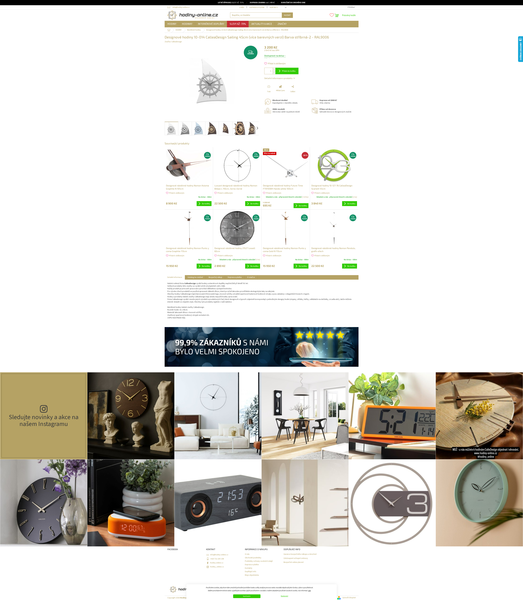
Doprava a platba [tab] (235, 277)
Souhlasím (246, 596)
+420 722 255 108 (217, 558)
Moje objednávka (252, 575)
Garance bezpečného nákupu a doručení (300, 554)
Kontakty (274, 7)
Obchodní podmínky (253, 558)
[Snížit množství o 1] (274, 72)
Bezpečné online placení (294, 562)
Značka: (173, 41)
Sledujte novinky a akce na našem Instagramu (43, 421)
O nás (241, 7)
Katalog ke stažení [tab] (195, 277)
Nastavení (284, 596)
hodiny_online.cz (217, 566)
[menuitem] (172, 24)
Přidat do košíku (289, 71)
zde (309, 590)
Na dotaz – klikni (205, 197)
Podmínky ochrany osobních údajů (259, 561)
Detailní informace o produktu (278, 78)
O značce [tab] (251, 277)
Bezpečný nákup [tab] (215, 277)
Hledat (287, 15)
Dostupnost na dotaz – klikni (275, 57)
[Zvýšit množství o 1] (274, 69)
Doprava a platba (256, 7)
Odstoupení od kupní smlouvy (296, 558)
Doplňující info (250, 571)
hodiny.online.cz (216, 562)
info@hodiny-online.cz (219, 554)
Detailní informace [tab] (174, 277)
